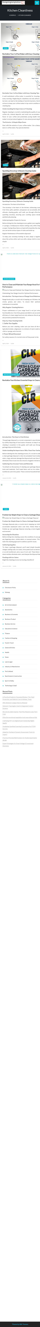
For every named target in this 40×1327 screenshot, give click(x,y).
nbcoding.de (7, 880)
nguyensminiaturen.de (9, 1236)
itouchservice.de (8, 1274)
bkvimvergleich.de (8, 932)
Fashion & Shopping (11, 638)
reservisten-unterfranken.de (11, 875)
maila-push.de (7, 889)
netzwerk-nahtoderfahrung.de (12, 1101)
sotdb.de (5, 908)
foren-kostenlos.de (9, 1195)
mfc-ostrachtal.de (8, 1233)
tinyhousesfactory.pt (9, 778)
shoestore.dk (7, 804)
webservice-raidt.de (9, 1221)
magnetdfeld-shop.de (9, 885)
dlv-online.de (7, 1048)
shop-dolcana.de (8, 1264)
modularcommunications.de (11, 1020)
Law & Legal (8, 662)
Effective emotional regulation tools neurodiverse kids (20, 717)
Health (7, 652)
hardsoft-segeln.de (9, 916)
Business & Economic (11, 614)
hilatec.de (6, 877)
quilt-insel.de (7, 958)
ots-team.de (6, 1013)
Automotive (8, 609)
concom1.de (6, 1262)
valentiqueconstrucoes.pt (11, 792)
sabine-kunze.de (8, 1238)
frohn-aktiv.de (7, 911)
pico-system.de (7, 1115)
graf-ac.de (6, 840)
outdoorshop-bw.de (9, 963)
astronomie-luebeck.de (10, 1131)
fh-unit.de (6, 864)
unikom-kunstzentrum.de (11, 991)
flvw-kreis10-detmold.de (11, 1105)
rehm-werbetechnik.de (10, 944)
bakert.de (6, 942)
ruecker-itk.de (7, 1084)
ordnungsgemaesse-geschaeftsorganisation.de (17, 1022)
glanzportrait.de (8, 1122)
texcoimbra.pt (7, 795)
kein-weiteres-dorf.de (9, 1155)
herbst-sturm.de (8, 1305)
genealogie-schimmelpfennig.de (13, 1205)
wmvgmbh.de (7, 1260)
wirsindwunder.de (8, 882)
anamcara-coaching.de (10, 1077)
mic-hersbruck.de (8, 1058)
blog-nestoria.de (8, 901)
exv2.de (5, 1096)
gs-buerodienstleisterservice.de (13, 949)
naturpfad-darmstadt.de (10, 861)
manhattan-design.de (9, 1252)
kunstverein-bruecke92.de (11, 1112)
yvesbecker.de (7, 1117)
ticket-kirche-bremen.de (10, 1120)
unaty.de (5, 838)
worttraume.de (7, 828)
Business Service (10, 624)
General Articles (10, 647)
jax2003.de (6, 1015)
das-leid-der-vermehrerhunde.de (13, 1110)
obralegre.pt (7, 790)
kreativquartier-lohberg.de (11, 1248)
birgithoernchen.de (9, 973)
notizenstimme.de (8, 830)
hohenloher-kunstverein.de (11, 1191)
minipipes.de (7, 1043)
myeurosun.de (7, 854)
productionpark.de (9, 925)
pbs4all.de (6, 1041)
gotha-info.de (7, 1290)
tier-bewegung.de (8, 998)
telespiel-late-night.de (10, 1226)
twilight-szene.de (8, 1086)
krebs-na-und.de (8, 1198)
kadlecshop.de (7, 892)
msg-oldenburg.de (8, 1241)
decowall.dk (6, 821)
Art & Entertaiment (11, 605)
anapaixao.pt (7, 759)
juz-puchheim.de (8, 1094)
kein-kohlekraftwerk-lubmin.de (13, 1152)
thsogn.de (6, 1269)
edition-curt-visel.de (9, 904)
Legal (5, 165)
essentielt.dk (7, 802)
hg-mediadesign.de (9, 939)
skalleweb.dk (7, 809)
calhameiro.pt (7, 783)
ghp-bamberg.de (8, 1032)
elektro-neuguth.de (9, 1257)
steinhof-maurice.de (9, 1010)
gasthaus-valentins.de (9, 1053)
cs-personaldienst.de (9, 968)
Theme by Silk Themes (20, 1324)
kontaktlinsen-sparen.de (10, 1179)
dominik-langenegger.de (10, 1046)
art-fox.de (6, 887)
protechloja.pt (7, 761)
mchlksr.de (6, 989)
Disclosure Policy (10, 587)
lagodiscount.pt (8, 766)
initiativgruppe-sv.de (9, 996)
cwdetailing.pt (7, 787)
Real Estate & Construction (13, 676)
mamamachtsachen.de (10, 1082)
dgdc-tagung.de (8, 1070)
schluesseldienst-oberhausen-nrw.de (14, 1103)
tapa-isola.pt (7, 780)
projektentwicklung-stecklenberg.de (14, 1017)
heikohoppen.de (8, 975)
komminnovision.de (9, 986)
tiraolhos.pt (6, 823)
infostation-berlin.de (9, 984)
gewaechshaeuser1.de (10, 954)
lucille (12, 134)
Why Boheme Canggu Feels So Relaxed (15, 703)
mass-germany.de (8, 920)
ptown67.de (6, 1157)
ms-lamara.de (7, 896)
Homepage (12, 15)
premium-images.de (9, 1003)
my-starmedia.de (8, 1091)
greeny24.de (7, 899)
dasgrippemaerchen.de (10, 1255)
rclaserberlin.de (8, 866)
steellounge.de (7, 826)
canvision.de (6, 894)
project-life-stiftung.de (10, 1307)
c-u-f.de (5, 1298)
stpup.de (5, 1219)
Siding (5, 48)
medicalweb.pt (7, 764)
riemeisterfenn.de (8, 1108)
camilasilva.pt (7, 757)
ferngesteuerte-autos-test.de (12, 1067)
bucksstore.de (7, 1008)
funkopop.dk (7, 816)
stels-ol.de (6, 1186)
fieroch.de (6, 927)
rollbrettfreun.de (8, 1150)
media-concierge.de (9, 1300)
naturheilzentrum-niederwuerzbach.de (15, 1169)
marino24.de (7, 1051)
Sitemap (7, 592)
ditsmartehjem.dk (8, 811)
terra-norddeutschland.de (11, 1202)
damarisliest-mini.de (9, 1034)
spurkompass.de (8, 833)
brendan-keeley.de (8, 859)
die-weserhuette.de (9, 1181)
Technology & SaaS (11, 685)
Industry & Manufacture (12, 666)
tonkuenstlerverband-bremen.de (13, 1302)
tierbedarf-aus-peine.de (10, 1164)
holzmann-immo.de (9, 1312)
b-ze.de (5, 1129)
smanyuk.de (6, 906)
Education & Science (11, 628)
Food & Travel (9, 643)
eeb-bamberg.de (8, 1212)
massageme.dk (7, 818)
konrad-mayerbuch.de (10, 1036)
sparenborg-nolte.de (9, 994)
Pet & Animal (9, 671)
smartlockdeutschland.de (11, 1065)
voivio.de (5, 1136)
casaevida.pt (7, 785)
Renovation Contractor (11, 374)
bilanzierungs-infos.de (10, 1005)
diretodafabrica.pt (8, 776)
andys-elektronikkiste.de (11, 847)
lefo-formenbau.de (9, 857)
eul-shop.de (6, 1245)
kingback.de (7, 977)
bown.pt (5, 773)
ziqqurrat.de (6, 849)
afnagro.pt (6, 754)
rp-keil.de (6, 873)
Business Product (10, 619)
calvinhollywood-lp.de (10, 1174)
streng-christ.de (8, 1055)
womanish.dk (7, 799)
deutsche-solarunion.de (10, 842)
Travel (6, 509)
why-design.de (7, 961)
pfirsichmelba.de (8, 1250)
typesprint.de (7, 1126)
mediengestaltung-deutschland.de (13, 845)
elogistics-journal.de (9, 1098)
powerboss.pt (7, 752)
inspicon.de (6, 1310)
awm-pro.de (6, 868)
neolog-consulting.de (9, 1072)
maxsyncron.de (7, 1160)
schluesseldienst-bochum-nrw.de (13, 1039)
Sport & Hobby (9, 681)
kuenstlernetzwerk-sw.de (11, 1029)
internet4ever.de (8, 1210)
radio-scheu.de (7, 930)
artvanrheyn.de (7, 1001)
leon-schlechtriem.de (9, 980)
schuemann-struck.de (9, 1207)
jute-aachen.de (7, 1167)
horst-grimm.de (8, 937)
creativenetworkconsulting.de (12, 946)
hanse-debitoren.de (9, 935)
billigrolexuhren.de (9, 1089)
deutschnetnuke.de (9, 1162)
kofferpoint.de (7, 1183)
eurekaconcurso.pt (9, 771)
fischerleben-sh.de (8, 1027)
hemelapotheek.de (8, 970)
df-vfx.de (5, 1200)
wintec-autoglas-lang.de (10, 913)
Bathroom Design (9, 278)
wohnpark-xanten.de (9, 951)
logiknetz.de (7, 835)
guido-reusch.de (8, 1172)
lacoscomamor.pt (8, 769)
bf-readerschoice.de (9, 1193)
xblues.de (6, 1281)
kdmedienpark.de (8, 956)
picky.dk (5, 814)
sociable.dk (6, 807)
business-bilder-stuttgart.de (12, 1279)
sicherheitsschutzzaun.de (11, 918)
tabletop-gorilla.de (9, 1074)
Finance (7, 633)
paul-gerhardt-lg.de (9, 1267)
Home (7, 657)
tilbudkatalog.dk (8, 797)
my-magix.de (7, 923)
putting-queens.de (8, 965)
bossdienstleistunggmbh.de (11, 852)
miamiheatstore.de (9, 1060)
